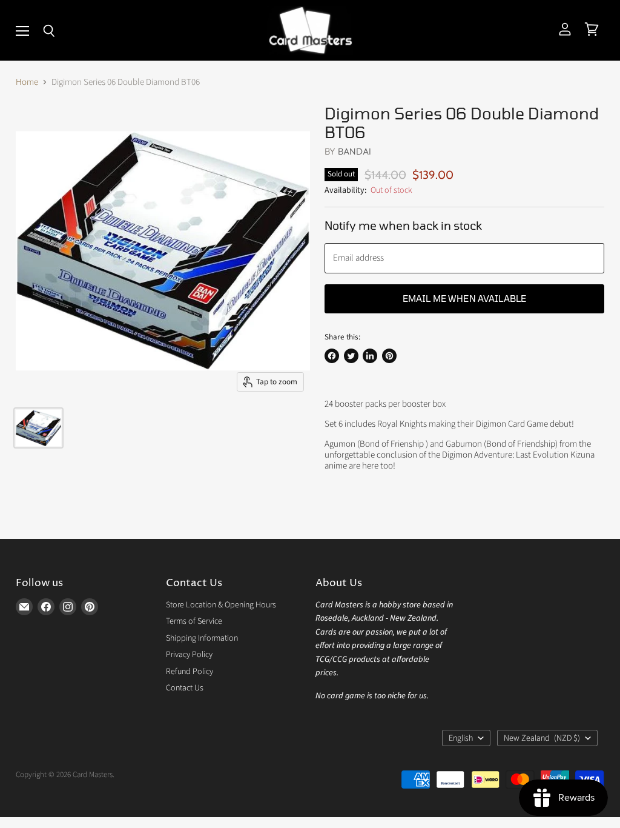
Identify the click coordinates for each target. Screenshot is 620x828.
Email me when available (464, 298)
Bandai (355, 151)
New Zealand (542, 738)
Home (27, 82)
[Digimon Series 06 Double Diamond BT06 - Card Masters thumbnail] (38, 428)
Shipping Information (202, 638)
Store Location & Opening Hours (221, 605)
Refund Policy (189, 672)
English (461, 738)
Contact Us (184, 688)
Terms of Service (194, 621)
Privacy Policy (189, 655)
